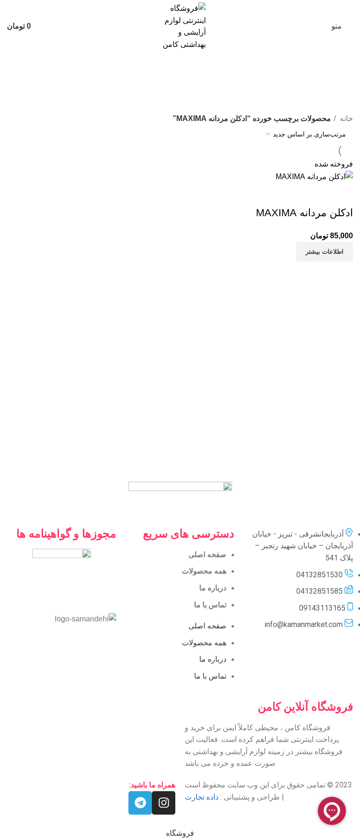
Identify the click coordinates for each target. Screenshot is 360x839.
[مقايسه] (341, 194)
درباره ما (212, 587)
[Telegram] (140, 803)
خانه (345, 118)
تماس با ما (210, 604)
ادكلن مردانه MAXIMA (304, 213)
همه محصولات (204, 571)
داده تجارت (201, 797)
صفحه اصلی (207, 554)
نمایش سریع (316, 194)
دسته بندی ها (330, 106)
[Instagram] (163, 803)
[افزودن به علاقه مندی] (290, 194)
